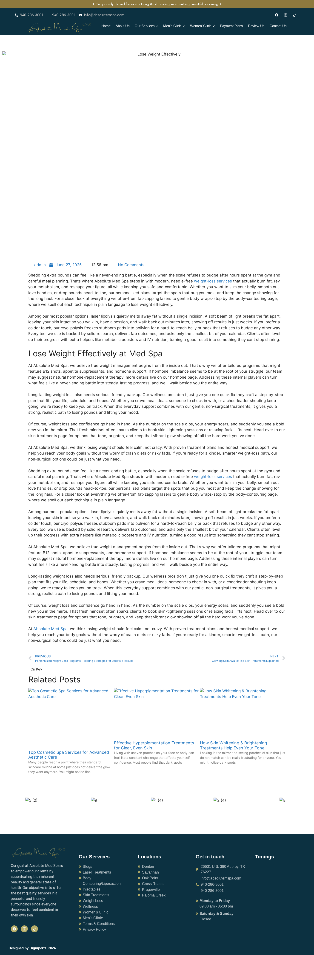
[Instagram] (285, 15)
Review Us (256, 26)
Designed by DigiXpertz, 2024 (32, 948)
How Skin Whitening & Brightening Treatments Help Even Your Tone (233, 745)
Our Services (145, 26)
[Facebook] (276, 15)
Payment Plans (231, 26)
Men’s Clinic (172, 26)
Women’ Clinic (200, 26)
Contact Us (278, 26)
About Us (123, 26)
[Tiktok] (294, 15)
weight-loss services (213, 476)
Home (106, 26)
